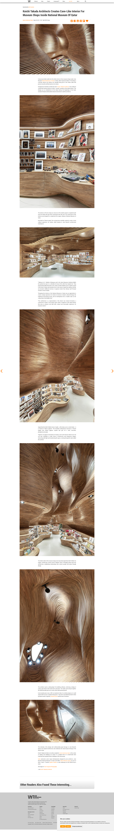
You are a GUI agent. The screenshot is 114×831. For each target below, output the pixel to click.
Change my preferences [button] (77, 826)
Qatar (39, 759)
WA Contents (31, 7)
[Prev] (1, 371)
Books (41, 817)
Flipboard (52, 817)
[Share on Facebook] (75, 21)
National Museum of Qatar (48, 80)
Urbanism (41, 812)
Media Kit (64, 810)
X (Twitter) (53, 807)
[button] (85, 1)
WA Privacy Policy (31, 822)
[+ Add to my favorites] (87, 21)
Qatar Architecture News (28, 20)
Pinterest (52, 810)
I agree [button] (62, 826)
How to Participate (31, 814)
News (40, 807)
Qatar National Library (66, 760)
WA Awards (41, 810)
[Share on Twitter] (72, 21)
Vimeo (52, 815)
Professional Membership (32, 809)
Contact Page (76, 807)
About (29, 813)
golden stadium (53, 762)
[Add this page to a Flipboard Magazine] (84, 21)
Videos (41, 816)
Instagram (53, 809)
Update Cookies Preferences (47, 822)
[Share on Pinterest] (81, 21)
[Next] (113, 371)
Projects (41, 809)
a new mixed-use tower (64, 753)
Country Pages (65, 813)
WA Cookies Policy (38, 822)
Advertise (64, 812)
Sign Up (29, 807)
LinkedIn (52, 812)
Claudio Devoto (54, 696)
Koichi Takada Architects (63, 86)
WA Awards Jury (30, 817)
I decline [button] (68, 826)
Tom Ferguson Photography (50, 766)
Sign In (32, 807)
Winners (29, 816)
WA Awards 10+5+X (66, 809)
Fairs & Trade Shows (43, 815)
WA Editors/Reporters (43, 819)
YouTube (52, 813)
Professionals (42, 813)
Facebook (52, 816)
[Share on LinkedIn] (78, 21)
